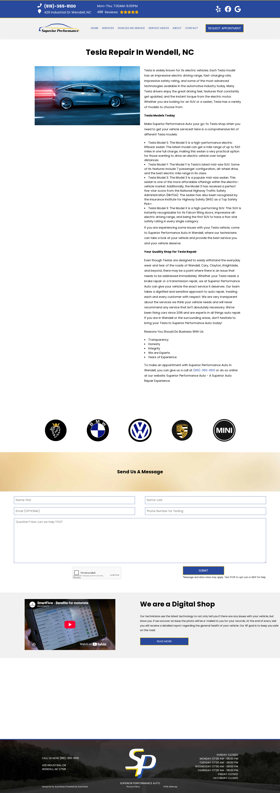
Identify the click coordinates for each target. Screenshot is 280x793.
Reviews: (107, 12)
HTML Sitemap (170, 786)
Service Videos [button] (159, 28)
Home (94, 28)
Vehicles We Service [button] (131, 28)
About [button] (177, 28)
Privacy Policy (133, 786)
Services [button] (108, 28)
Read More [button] (164, 641)
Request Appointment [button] (224, 28)
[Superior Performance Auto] (59, 28)
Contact (191, 28)
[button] (218, 9)
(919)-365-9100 (204, 370)
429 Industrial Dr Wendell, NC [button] (67, 12)
